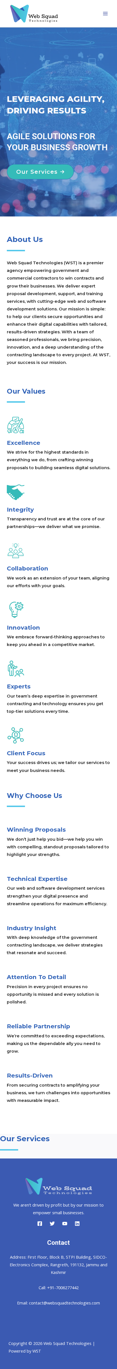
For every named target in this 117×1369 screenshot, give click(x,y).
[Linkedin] (77, 1223)
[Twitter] (52, 1223)
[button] (40, 171)
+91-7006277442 (63, 1287)
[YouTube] (64, 1223)
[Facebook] (39, 1223)
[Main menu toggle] (105, 14)
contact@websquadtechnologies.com (64, 1303)
